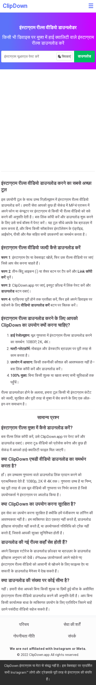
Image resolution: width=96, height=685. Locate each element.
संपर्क (72, 636)
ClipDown (15, 6)
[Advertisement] (48, 120)
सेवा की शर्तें (72, 624)
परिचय (24, 624)
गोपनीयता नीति (24, 636)
